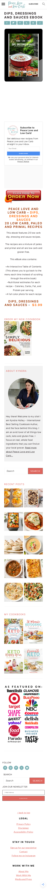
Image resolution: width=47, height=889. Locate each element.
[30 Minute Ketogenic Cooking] (33, 643)
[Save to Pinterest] (20, 23)
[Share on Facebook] (7, 23)
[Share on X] (27, 23)
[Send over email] (33, 23)
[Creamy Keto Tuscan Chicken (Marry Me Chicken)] (13, 601)
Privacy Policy (23, 824)
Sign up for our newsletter (23, 847)
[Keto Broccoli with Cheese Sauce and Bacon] (33, 601)
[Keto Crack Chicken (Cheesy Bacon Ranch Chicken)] (33, 577)
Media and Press (23, 879)
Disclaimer (23, 828)
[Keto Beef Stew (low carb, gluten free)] (13, 577)
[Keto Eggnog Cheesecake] (13, 553)
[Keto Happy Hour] (13, 673)
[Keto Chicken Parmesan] (33, 530)
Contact (23, 851)
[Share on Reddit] (40, 23)
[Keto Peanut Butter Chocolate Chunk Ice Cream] (33, 506)
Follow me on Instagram (23, 855)
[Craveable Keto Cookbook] (33, 673)
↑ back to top (23, 812)
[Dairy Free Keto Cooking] (13, 643)
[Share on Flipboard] (14, 23)
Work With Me (23, 875)
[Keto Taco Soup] (33, 553)
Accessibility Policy (23, 832)
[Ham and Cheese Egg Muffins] (13, 506)
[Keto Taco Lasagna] (13, 530)
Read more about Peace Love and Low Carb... (21, 451)
